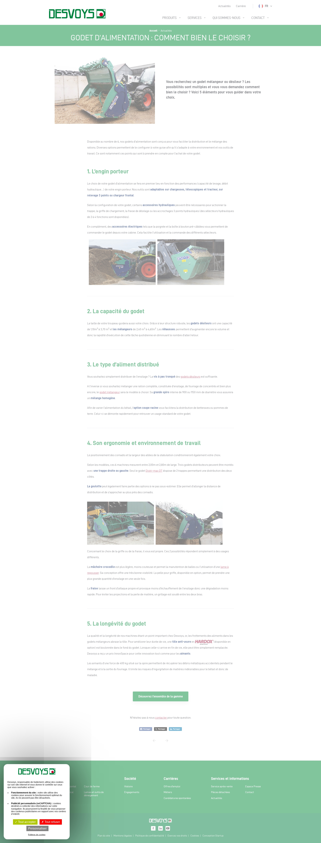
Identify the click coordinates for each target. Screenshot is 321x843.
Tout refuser (52, 822)
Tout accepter (26, 822)
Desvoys (77, 13)
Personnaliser (37, 828)
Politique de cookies (36, 835)
